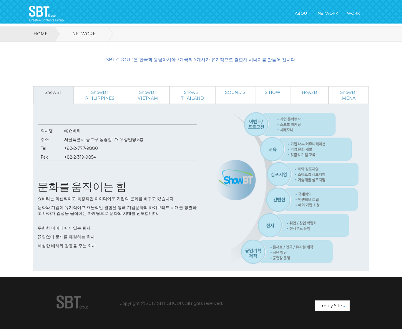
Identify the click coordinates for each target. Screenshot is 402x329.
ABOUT (302, 13)
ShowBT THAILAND (192, 95)
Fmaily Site (331, 305)
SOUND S (235, 92)
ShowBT (53, 92)
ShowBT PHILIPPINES (99, 95)
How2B (309, 92)
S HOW (272, 92)
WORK (353, 13)
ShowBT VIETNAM (148, 95)
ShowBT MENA (348, 95)
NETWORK (328, 13)
